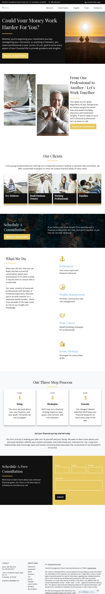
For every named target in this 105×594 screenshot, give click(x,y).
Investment (31, 569)
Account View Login (93, 2)
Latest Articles (32, 584)
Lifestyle (30, 582)
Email (74, 465)
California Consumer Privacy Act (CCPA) (58, 593)
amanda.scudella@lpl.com (10, 581)
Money (30, 579)
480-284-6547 (55, 2)
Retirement (31, 567)
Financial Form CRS (54, 564)
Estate (30, 572)
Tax (29, 577)
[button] (49, 8)
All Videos (31, 587)
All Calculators (32, 589)
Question (59, 478)
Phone (91, 465)
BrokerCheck (92, 568)
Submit (60, 497)
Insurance (31, 574)
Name (57, 465)
